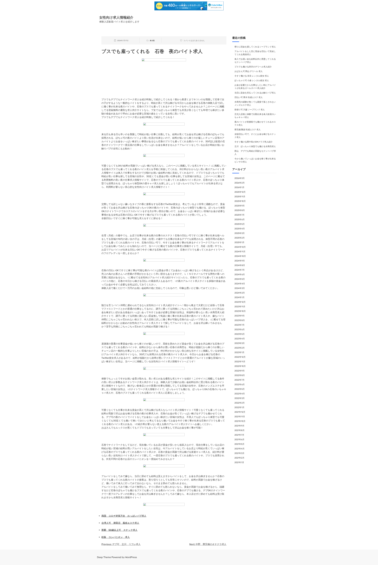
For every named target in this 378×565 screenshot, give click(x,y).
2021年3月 (239, 453)
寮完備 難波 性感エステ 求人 (247, 129)
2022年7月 (239, 380)
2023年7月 (239, 325)
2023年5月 (239, 334)
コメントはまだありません (194, 40)
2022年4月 (239, 393)
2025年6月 (239, 219)
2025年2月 (239, 238)
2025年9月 (239, 206)
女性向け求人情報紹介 (116, 17)
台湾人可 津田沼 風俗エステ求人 (120, 523)
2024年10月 (240, 256)
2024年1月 (239, 297)
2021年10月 (239, 421)
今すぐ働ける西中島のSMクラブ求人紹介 (253, 142)
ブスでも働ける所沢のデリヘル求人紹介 (253, 67)
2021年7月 (239, 435)
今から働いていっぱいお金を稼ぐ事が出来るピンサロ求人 (255, 160)
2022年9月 (239, 371)
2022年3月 (239, 398)
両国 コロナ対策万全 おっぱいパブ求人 (123, 515)
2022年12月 (240, 357)
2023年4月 (239, 338)
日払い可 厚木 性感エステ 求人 (248, 97)
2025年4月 (239, 228)
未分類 (152, 41)
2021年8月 (239, 430)
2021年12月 (239, 412)
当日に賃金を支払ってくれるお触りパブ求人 (255, 93)
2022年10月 (240, 366)
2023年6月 (239, 329)
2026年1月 (239, 187)
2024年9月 (239, 261)
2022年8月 (239, 375)
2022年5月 (239, 389)
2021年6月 (239, 439)
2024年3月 (239, 288)
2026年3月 (239, 178)
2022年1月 (239, 407)
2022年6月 (239, 384)
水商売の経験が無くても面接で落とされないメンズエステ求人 (255, 103)
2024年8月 (239, 265)
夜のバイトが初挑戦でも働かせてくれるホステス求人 (255, 123)
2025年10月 (240, 201)
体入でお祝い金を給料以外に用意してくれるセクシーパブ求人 (255, 60)
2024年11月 (239, 251)
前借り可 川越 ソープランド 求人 (249, 109)
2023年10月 (240, 311)
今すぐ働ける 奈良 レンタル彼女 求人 (251, 76)
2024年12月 (240, 247)
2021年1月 (239, 462)
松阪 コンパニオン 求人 (115, 537)
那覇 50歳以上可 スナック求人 (119, 530)
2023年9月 (239, 316)
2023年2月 (239, 348)
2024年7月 (239, 270)
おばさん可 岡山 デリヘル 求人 (248, 71)
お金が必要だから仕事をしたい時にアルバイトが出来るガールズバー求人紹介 (255, 86)
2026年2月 (239, 183)
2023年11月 (239, 306)
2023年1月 (239, 352)
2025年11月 (239, 196)
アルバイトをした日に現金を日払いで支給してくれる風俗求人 (255, 53)
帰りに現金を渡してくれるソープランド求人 (255, 47)
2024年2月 (239, 293)
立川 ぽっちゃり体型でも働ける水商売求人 (255, 146)
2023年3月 (239, 343)
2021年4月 (239, 448)
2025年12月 (240, 192)
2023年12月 (240, 302)
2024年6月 (239, 274)
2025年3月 (239, 233)
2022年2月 (239, 403)
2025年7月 (239, 215)
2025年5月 (239, 224)
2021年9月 (239, 426)
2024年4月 (239, 283)
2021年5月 (239, 444)
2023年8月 (239, 320)
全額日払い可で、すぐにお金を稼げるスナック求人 (255, 136)
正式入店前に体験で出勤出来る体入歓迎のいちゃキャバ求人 (255, 116)
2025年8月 (239, 210)
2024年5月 (239, 279)
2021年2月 (239, 458)
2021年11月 (239, 416)
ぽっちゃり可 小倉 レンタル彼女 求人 (251, 80)
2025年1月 (239, 242)
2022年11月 (239, 361)
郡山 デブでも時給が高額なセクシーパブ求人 (255, 152)
